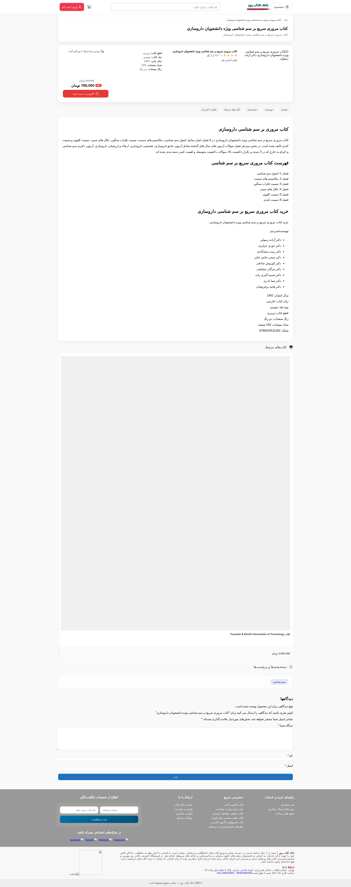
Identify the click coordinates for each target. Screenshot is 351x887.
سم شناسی (279, 681)
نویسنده (269, 109)
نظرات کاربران (209, 109)
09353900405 (244, 872)
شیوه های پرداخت (284, 813)
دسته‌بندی (252, 109)
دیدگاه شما (285, 725)
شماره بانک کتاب (183, 804)
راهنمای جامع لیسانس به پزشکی (225, 826)
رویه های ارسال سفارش (281, 809)
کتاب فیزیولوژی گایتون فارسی (227, 822)
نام (290, 755)
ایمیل (289, 765)
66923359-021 (225, 872)
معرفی (284, 109)
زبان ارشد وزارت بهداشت (229, 809)
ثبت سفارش (287, 804)
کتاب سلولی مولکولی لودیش (227, 813)
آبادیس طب (226, 60)
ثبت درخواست (99, 819)
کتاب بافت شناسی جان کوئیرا (227, 817)
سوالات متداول (184, 817)
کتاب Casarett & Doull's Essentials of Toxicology (260, 634)
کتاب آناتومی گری (233, 804)
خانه (286, 20)
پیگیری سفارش (184, 813)
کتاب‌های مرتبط (232, 109)
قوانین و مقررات (183, 809)
